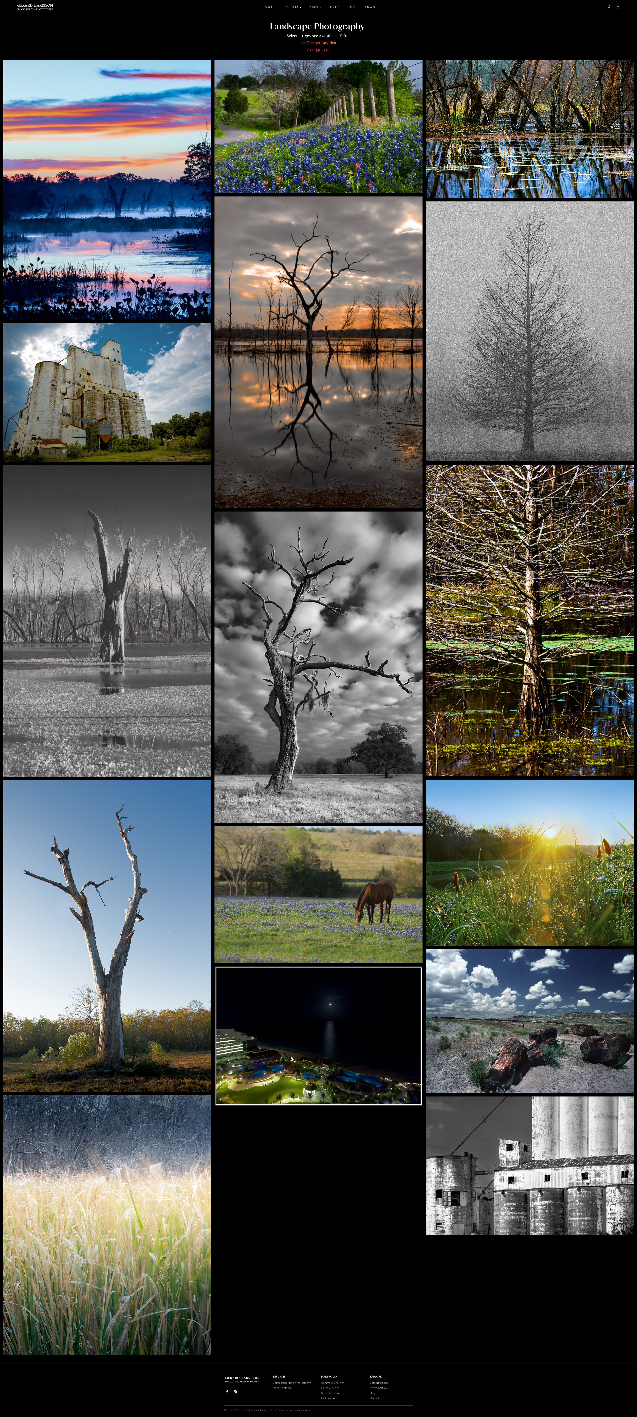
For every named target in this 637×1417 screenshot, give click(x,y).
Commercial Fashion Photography (292, 1383)
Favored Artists (378, 1388)
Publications (328, 1398)
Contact (374, 1398)
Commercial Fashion (332, 1383)
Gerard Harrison (379, 1383)
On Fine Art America (318, 42)
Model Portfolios (282, 1388)
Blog (372, 1393)
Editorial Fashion (330, 1388)
